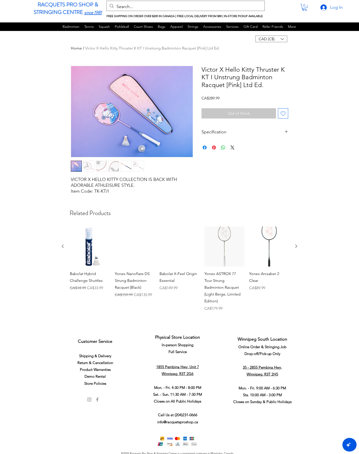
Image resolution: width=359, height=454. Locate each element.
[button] (304, 7)
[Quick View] (90, 246)
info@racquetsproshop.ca (177, 422)
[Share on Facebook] (205, 147)
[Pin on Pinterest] (214, 147)
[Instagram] (89, 399)
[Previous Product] (63, 246)
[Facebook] (97, 399)
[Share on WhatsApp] (223, 147)
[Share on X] (232, 147)
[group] (179, 275)
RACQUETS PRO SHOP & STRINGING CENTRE (66, 8)
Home (76, 48)
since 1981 (93, 12)
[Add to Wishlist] (283, 113)
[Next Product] (296, 246)
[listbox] (271, 39)
